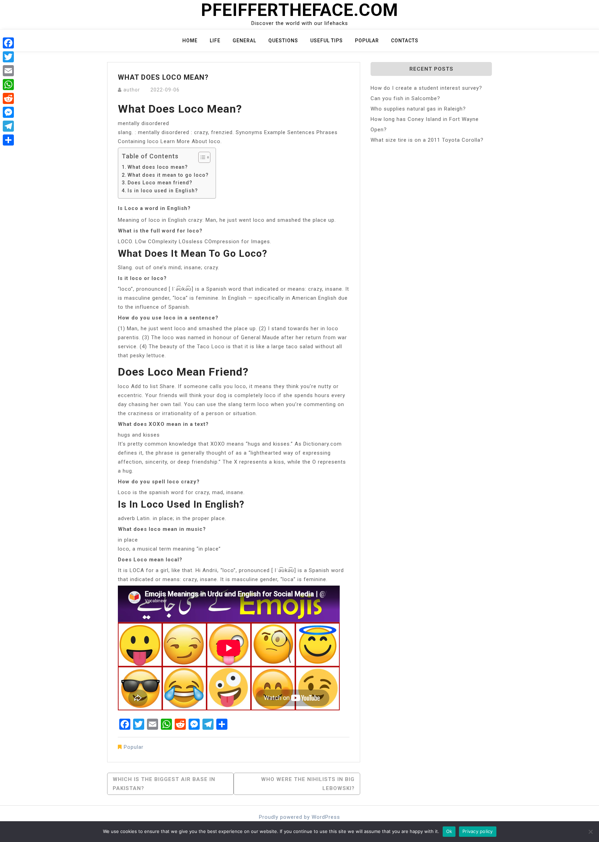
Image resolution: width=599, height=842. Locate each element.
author (131, 90)
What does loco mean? (158, 167)
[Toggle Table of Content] (201, 157)
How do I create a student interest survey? (426, 88)
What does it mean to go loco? (168, 175)
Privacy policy (477, 831)
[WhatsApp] (8, 84)
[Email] (8, 71)
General (244, 40)
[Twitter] (8, 57)
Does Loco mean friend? (160, 182)
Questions (283, 40)
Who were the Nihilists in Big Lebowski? (308, 783)
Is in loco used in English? (163, 190)
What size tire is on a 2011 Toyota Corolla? (427, 140)
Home (190, 40)
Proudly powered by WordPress (299, 817)
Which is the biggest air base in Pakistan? (164, 783)
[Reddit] (8, 98)
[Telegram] (8, 126)
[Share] (8, 140)
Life (215, 40)
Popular (367, 40)
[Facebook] (8, 43)
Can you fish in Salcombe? (405, 98)
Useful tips (326, 40)
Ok (449, 831)
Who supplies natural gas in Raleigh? (418, 109)
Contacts (404, 40)
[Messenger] (8, 112)
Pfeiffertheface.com (299, 10)
